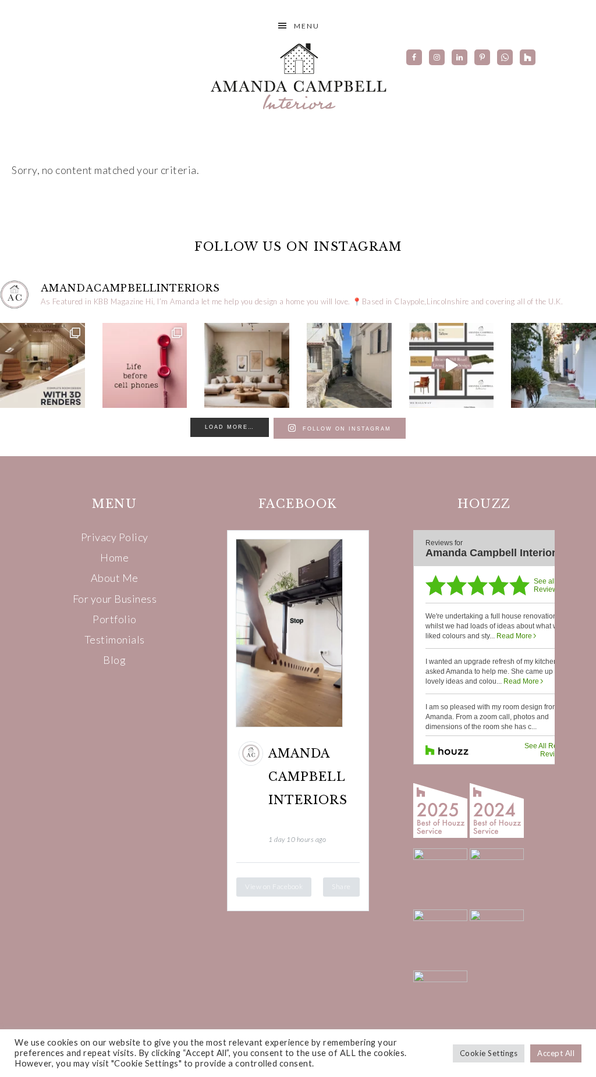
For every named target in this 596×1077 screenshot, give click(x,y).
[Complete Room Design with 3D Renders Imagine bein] (42, 365)
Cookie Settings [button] (489, 1053)
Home (114, 557)
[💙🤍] (553, 365)
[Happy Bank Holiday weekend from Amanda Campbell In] (246, 365)
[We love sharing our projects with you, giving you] (451, 365)
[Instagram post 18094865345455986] (349, 365)
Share (341, 886)
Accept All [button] (555, 1053)
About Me (115, 577)
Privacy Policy (114, 537)
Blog (114, 659)
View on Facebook (274, 886)
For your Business (115, 598)
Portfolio (115, 619)
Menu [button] (307, 26)
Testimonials (114, 639)
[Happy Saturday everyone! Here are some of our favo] (144, 365)
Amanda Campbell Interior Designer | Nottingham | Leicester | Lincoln (298, 76)
